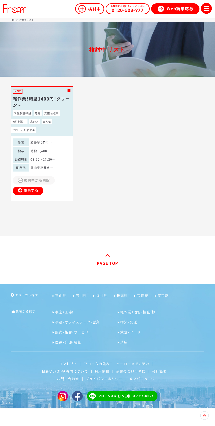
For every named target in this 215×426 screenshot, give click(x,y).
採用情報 (102, 371)
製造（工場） (64, 311)
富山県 (60, 295)
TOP (13, 19)
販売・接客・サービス (72, 331)
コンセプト (68, 363)
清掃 (124, 342)
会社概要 (159, 371)
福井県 (101, 295)
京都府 (142, 295)
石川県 (81, 295)
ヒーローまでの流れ (132, 363)
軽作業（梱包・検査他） (138, 311)
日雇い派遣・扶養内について (65, 371)
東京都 (163, 295)
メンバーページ (142, 378)
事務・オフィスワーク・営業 (77, 321)
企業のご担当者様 (131, 371)
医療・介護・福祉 (68, 342)
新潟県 (122, 295)
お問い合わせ (68, 378)
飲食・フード (130, 331)
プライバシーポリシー (104, 378)
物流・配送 (128, 321)
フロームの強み (97, 363)
